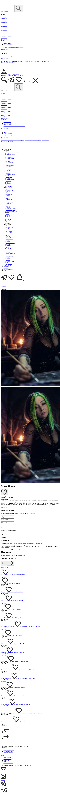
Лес (7, 198)
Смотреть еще (4, 39)
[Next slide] (10, 563)
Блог (5, 270)
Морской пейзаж (10, 174)
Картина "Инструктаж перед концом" (26, 713)
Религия (8, 185)
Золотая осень (9, 194)
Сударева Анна (7, 45)
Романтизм (9, 167)
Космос (8, 204)
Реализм (8, 153)
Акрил (8, 216)
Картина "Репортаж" (14, 695)
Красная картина (20, 61)
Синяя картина (12, 61)
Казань (8, 241)
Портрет (8, 183)
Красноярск (9, 248)
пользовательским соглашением (19, 534)
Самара (8, 244)
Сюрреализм (9, 157)
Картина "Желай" (11, 618)
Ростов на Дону (10, 261)
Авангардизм (9, 159)
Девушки (8, 203)
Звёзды (8, 206)
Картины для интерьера (12, 152)
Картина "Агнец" (11, 592)
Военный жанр (10, 179)
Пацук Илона (21, 574)
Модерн (8, 161)
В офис (8, 228)
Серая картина (4, 61)
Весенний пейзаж (10, 190)
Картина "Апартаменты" (17, 704)
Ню (7, 182)
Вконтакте (3, 792)
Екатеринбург (9, 239)
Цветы (8, 191)
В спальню (9, 229)
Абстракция (9, 155)
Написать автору (5, 507)
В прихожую (9, 227)
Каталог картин (8, 149)
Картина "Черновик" (14, 643)
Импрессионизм (10, 154)
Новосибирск (9, 240)
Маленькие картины (11, 211)
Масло (8, 215)
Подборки (6, 266)
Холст (7, 214)
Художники (7, 250)
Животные (9, 178)
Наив (7, 163)
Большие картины (10, 210)
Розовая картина (29, 61)
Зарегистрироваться (18, 75)
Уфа (7, 247)
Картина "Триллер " (13, 652)
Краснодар (9, 265)
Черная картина (45, 61)
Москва (8, 236)
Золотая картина (10, 192)
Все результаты (11, 62)
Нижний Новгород (11, 243)
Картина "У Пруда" (13, 687)
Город (7, 175)
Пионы (8, 195)
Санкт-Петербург (10, 237)
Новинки (6, 53)
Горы (7, 196)
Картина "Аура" (11, 635)
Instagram (3, 780)
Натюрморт (9, 177)
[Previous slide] (4, 563)
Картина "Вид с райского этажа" (23, 721)
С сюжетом (9, 186)
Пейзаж (8, 173)
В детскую (9, 233)
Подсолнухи (9, 202)
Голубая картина (37, 61)
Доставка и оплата (8, 269)
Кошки (8, 200)
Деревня (8, 188)
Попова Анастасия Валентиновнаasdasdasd (14, 47)
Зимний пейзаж (10, 199)
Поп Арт (8, 166)
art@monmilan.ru (5, 773)
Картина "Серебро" (8, 583)
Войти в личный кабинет (7, 75)
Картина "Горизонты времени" (22, 669)
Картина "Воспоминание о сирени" (25, 626)
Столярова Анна (8, 44)
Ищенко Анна (7, 43)
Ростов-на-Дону (10, 245)
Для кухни (9, 231)
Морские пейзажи (8, 54)
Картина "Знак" (10, 609)
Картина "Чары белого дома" (20, 678)
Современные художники (10, 56)
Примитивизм (10, 165)
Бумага (8, 221)
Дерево (8, 223)
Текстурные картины (11, 208)
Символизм (9, 169)
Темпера (8, 219)
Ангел (8, 207)
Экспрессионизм (10, 158)
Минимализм (9, 162)
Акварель (8, 218)
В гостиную (9, 225)
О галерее (6, 268)
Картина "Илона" (11, 600)
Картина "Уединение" (15, 661)
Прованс (8, 170)
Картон (8, 220)
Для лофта (9, 232)
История (8, 181)
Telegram (3, 786)
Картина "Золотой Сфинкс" (11, 574)
